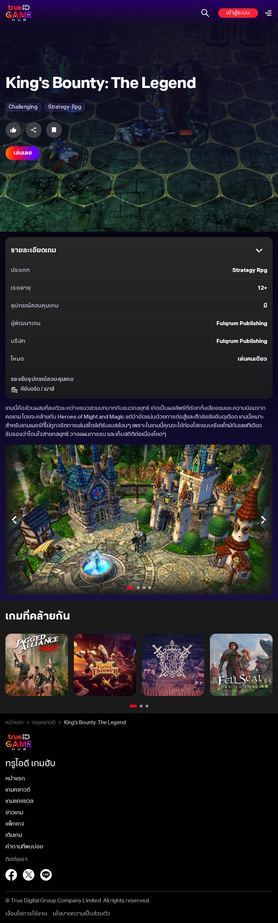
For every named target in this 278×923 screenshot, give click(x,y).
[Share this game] (34, 130)
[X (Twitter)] (28, 875)
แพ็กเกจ (14, 824)
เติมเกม (13, 835)
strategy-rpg (64, 107)
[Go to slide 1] (130, 587)
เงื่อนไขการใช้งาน (26, 913)
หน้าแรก (14, 722)
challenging (23, 107)
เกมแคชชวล (19, 801)
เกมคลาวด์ (43, 722)
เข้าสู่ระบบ (238, 13)
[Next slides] (264, 520)
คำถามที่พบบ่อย (24, 846)
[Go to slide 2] (138, 587)
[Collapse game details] (259, 251)
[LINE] (46, 875)
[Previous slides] (14, 520)
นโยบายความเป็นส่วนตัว (81, 913)
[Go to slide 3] (144, 587)
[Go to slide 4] (149, 587)
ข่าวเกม (14, 812)
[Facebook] (11, 875)
